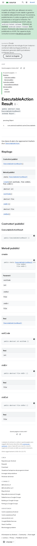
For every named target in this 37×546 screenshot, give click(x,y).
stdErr (6, 204)
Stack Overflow (6, 524)
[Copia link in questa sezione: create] (10, 254)
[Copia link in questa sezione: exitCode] (12, 333)
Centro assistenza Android (10, 512)
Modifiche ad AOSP (23, 34)
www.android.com (7, 518)
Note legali (31, 534)
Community (22, 534)
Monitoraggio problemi (9, 527)
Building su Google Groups (10, 500)
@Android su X (6, 485)
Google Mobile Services (9, 521)
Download (5, 467)
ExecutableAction (12, 143)
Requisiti (4, 464)
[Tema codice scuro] (34, 236)
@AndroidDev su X (7, 488)
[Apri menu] (3, 2)
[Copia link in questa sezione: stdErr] (9, 365)
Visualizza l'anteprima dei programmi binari (15, 470)
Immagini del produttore (9, 473)
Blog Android (6, 491)
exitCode (7, 194)
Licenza (5, 538)
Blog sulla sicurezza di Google (11, 494)
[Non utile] (24, 68)
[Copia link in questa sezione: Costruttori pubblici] (26, 224)
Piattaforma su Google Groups (11, 497)
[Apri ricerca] (23, 2)
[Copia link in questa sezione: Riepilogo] (14, 152)
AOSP (3, 64)
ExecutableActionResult (13, 164)
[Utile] (21, 68)
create (6, 182)
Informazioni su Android (9, 534)
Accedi (32, 2)
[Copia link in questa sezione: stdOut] (10, 397)
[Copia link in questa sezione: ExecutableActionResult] (25, 230)
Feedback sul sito (22, 538)
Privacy (12, 538)
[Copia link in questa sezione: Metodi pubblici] (21, 248)
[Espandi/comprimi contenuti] (16, 73)
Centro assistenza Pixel (9, 515)
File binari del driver (8, 476)
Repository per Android (9, 461)
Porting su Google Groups (10, 503)
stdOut (6, 214)
